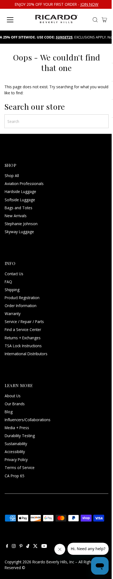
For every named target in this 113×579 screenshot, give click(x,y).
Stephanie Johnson (21, 223)
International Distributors (26, 353)
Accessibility (15, 451)
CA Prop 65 (14, 475)
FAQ (8, 281)
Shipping (12, 289)
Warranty (13, 313)
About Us (13, 395)
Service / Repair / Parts (24, 321)
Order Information (20, 305)
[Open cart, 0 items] (104, 19)
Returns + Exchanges (23, 337)
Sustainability (16, 443)
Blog (9, 411)
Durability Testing (20, 435)
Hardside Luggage (20, 191)
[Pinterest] (21, 546)
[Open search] (95, 19)
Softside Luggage (20, 199)
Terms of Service (20, 467)
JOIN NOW (89, 4)
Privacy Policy (16, 459)
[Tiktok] (28, 546)
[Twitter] (35, 546)
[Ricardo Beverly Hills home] (56, 20)
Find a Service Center (23, 329)
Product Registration (22, 297)
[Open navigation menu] (17, 20)
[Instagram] (13, 546)
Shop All (12, 175)
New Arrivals (16, 215)
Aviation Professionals (24, 183)
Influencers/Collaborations (27, 419)
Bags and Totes (18, 207)
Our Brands (15, 403)
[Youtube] (44, 546)
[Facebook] (7, 546)
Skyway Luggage (19, 231)
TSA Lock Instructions (23, 345)
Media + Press (17, 427)
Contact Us (14, 273)
